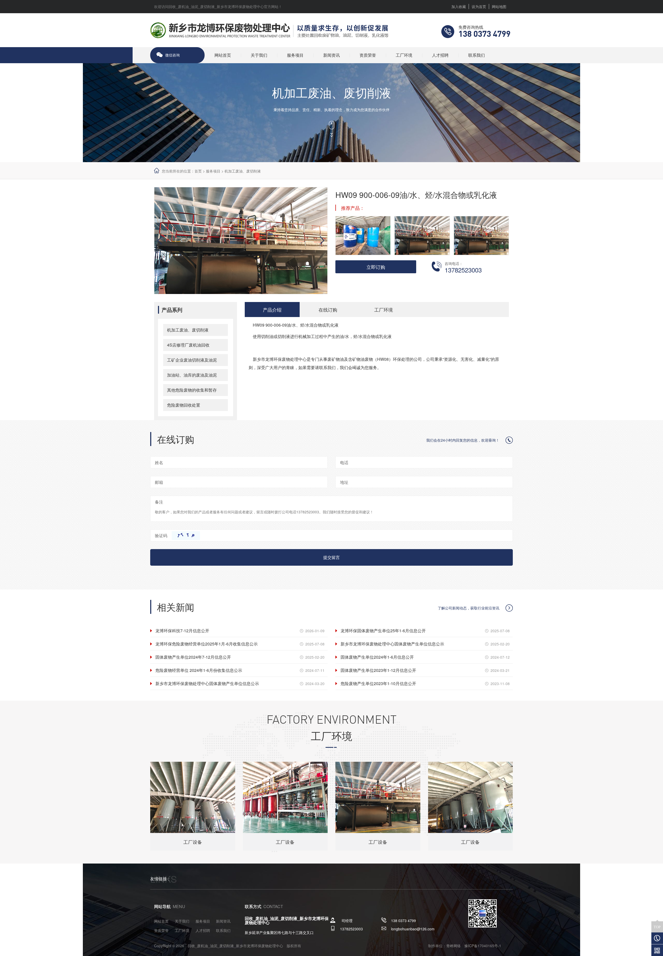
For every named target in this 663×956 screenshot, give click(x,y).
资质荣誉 (367, 55)
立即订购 (375, 266)
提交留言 (331, 557)
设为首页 (479, 6)
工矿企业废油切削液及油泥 (192, 360)
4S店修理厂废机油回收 (188, 345)
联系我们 (476, 55)
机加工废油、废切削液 (243, 171)
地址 (344, 482)
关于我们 (259, 55)
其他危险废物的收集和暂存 (192, 390)
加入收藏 (458, 6)
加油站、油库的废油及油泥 (192, 375)
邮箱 (159, 482)
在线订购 (328, 309)
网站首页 (222, 55)
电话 (344, 462)
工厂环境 (404, 55)
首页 (198, 171)
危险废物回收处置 (183, 405)
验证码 (161, 535)
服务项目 (295, 55)
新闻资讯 (331, 55)
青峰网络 (453, 945)
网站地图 (499, 6)
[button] (320, 240)
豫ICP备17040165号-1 (482, 945)
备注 (159, 502)
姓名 (159, 462)
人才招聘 (440, 55)
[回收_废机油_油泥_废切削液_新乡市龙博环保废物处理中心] (269, 29)
